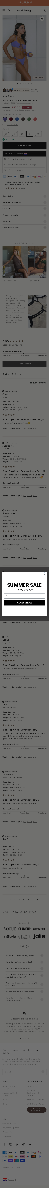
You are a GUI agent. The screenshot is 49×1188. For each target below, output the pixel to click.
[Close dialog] (44, 574)
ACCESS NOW (24, 602)
